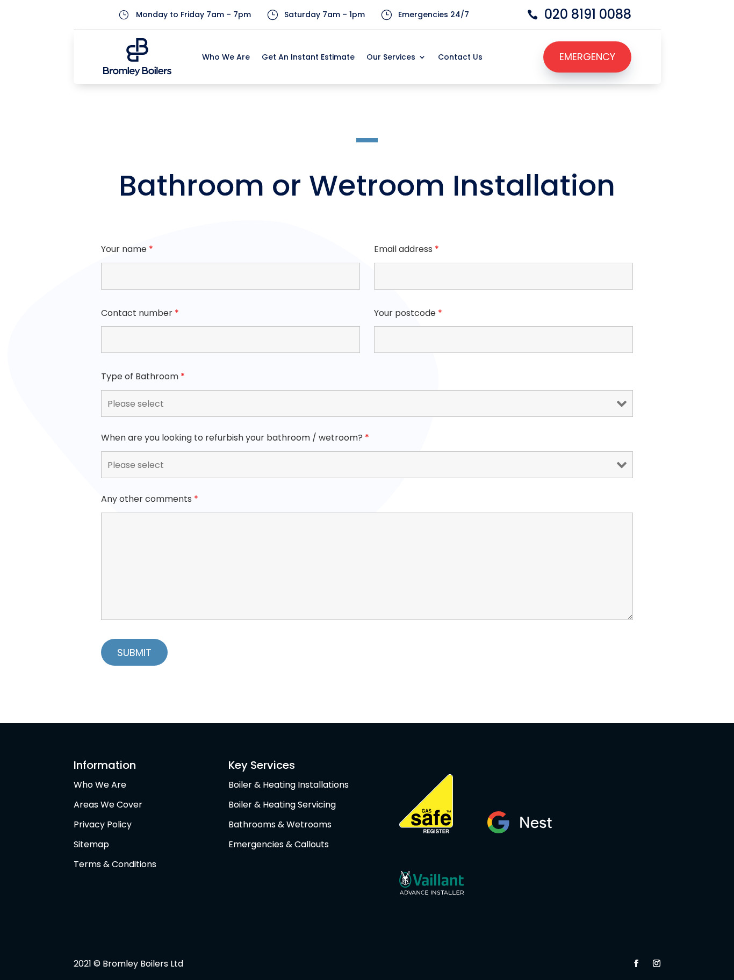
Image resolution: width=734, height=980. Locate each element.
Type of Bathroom (143, 376)
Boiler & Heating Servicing (282, 804)
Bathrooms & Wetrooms (280, 824)
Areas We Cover (108, 804)
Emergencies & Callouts (278, 844)
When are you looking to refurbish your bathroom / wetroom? (235, 437)
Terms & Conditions (115, 864)
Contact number (140, 313)
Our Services (390, 57)
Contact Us (460, 57)
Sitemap (91, 844)
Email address (406, 249)
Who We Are (226, 57)
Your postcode (408, 313)
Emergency (587, 56)
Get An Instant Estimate (308, 57)
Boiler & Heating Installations (288, 785)
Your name (127, 249)
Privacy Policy (103, 824)
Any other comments (149, 499)
